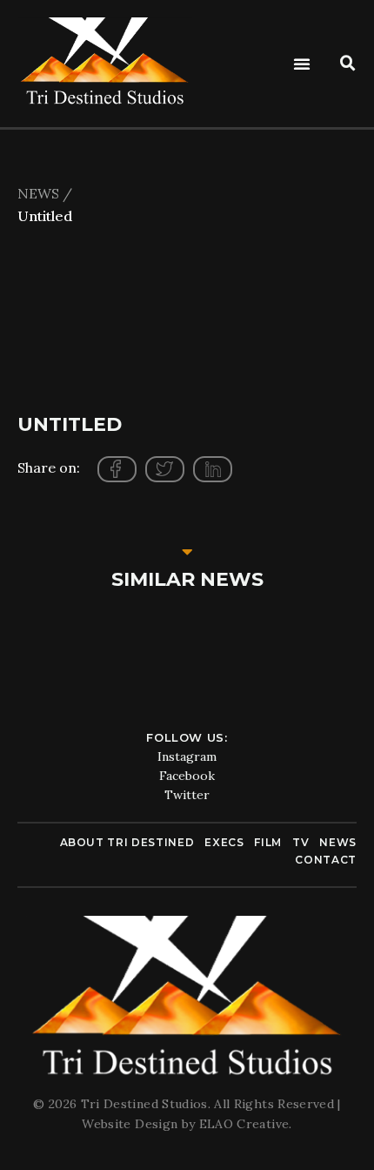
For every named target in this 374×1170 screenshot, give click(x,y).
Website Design (131, 1124)
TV (300, 842)
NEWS (338, 842)
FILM (268, 842)
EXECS (224, 842)
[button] (302, 63)
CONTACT (326, 859)
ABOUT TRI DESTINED (127, 842)
